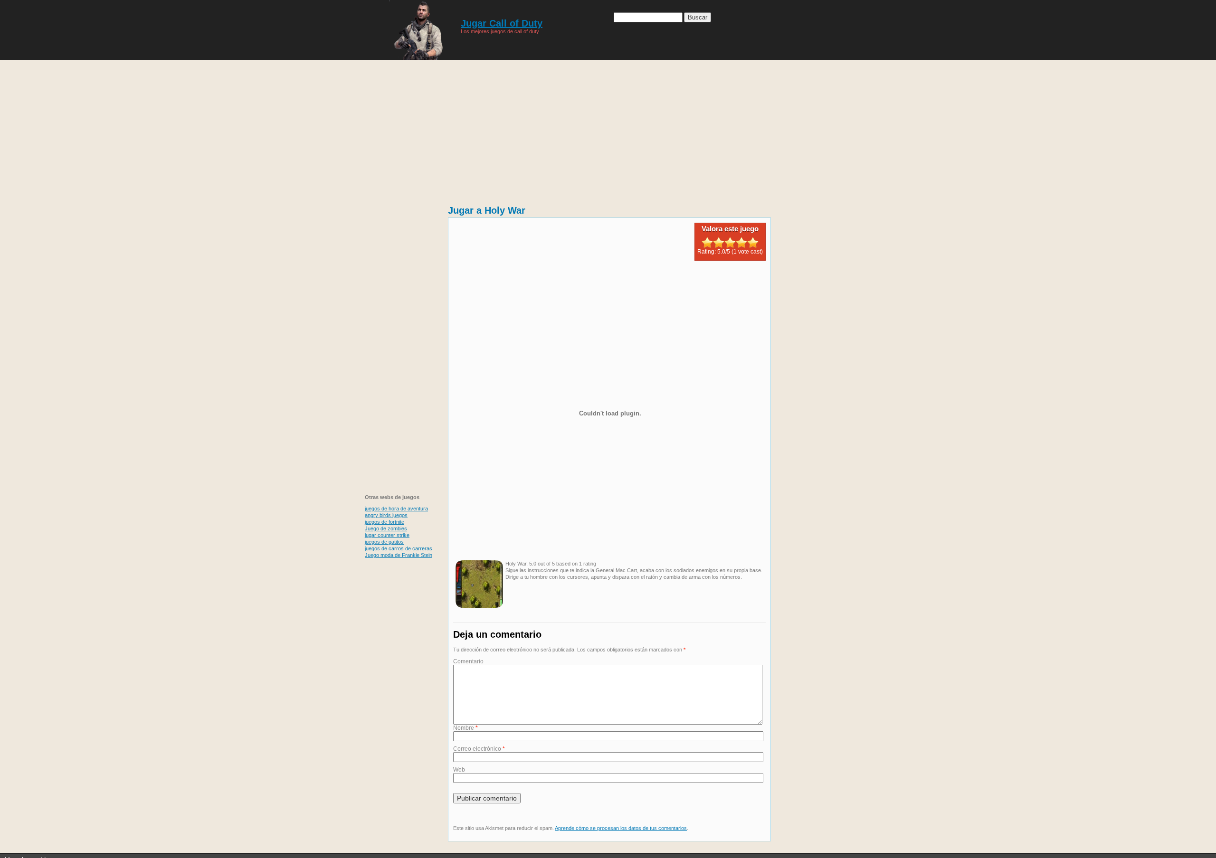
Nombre (465, 728)
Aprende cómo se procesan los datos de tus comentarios (621, 828)
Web (459, 769)
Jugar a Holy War (486, 210)
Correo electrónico (479, 748)
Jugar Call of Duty (501, 23)
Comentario (468, 661)
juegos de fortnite (384, 522)
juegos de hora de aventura (396, 508)
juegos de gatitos (384, 542)
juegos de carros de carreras (398, 548)
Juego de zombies (386, 528)
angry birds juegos (386, 515)
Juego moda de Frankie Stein (398, 555)
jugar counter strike (387, 535)
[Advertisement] (608, 128)
